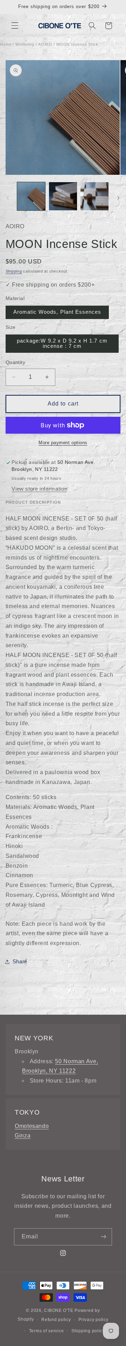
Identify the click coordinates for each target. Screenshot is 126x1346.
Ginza (22, 1135)
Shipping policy (88, 1331)
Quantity (15, 362)
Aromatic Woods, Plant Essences (57, 312)
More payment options (63, 442)
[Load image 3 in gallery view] (94, 196)
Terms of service (46, 1331)
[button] (15, 26)
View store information (39, 489)
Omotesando (32, 1126)
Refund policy (56, 1320)
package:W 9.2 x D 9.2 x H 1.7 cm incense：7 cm (62, 343)
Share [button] (20, 961)
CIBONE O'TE (58, 1310)
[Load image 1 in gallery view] (31, 196)
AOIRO (45, 44)
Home (6, 44)
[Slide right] (118, 198)
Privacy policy (93, 1320)
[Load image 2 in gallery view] (63, 196)
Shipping (14, 271)
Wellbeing (24, 44)
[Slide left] (7, 198)
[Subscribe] (104, 1236)
